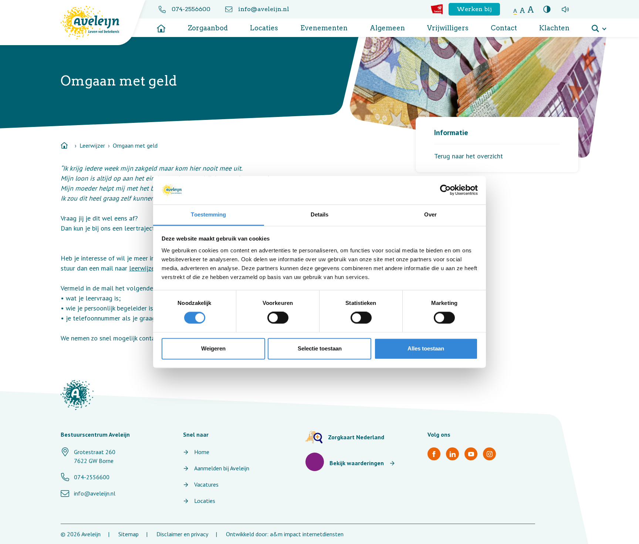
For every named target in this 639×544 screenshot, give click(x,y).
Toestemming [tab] (208, 214)
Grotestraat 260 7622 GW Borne (94, 456)
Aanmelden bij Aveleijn (221, 468)
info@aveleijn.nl (263, 9)
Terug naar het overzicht (468, 156)
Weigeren (213, 348)
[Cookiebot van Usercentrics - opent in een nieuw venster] (445, 190)
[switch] (277, 318)
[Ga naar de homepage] (161, 26)
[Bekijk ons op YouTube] (470, 453)
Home (201, 452)
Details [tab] (320, 214)
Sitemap (128, 534)
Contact (504, 28)
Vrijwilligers (448, 28)
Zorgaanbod (208, 28)
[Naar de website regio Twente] (437, 9)
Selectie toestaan (320, 348)
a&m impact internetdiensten (307, 534)
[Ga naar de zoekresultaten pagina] (599, 26)
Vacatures (206, 484)
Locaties (264, 28)
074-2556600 (191, 9)
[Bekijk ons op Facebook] (433, 453)
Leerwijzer (92, 145)
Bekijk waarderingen (356, 463)
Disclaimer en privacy (182, 534)
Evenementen (324, 28)
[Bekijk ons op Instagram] (489, 453)
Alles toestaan (426, 348)
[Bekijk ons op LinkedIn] (452, 453)
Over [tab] (430, 214)
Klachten (554, 28)
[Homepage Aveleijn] (96, 22)
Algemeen (387, 28)
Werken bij (474, 9)
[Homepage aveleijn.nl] (77, 395)
